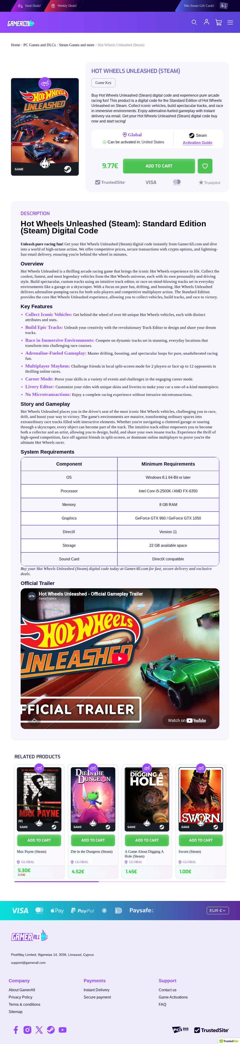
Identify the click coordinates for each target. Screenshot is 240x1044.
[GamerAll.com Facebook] (15, 1030)
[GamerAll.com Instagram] (27, 1030)
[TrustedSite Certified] (211, 1030)
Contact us (167, 990)
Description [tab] (35, 213)
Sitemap (15, 1012)
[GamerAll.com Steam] (51, 1030)
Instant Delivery (96, 990)
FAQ (162, 1004)
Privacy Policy (20, 997)
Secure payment (97, 997)
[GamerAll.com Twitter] (39, 1030)
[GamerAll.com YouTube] (62, 1030)
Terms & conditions (24, 1004)
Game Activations (173, 997)
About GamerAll (22, 990)
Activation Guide (197, 143)
